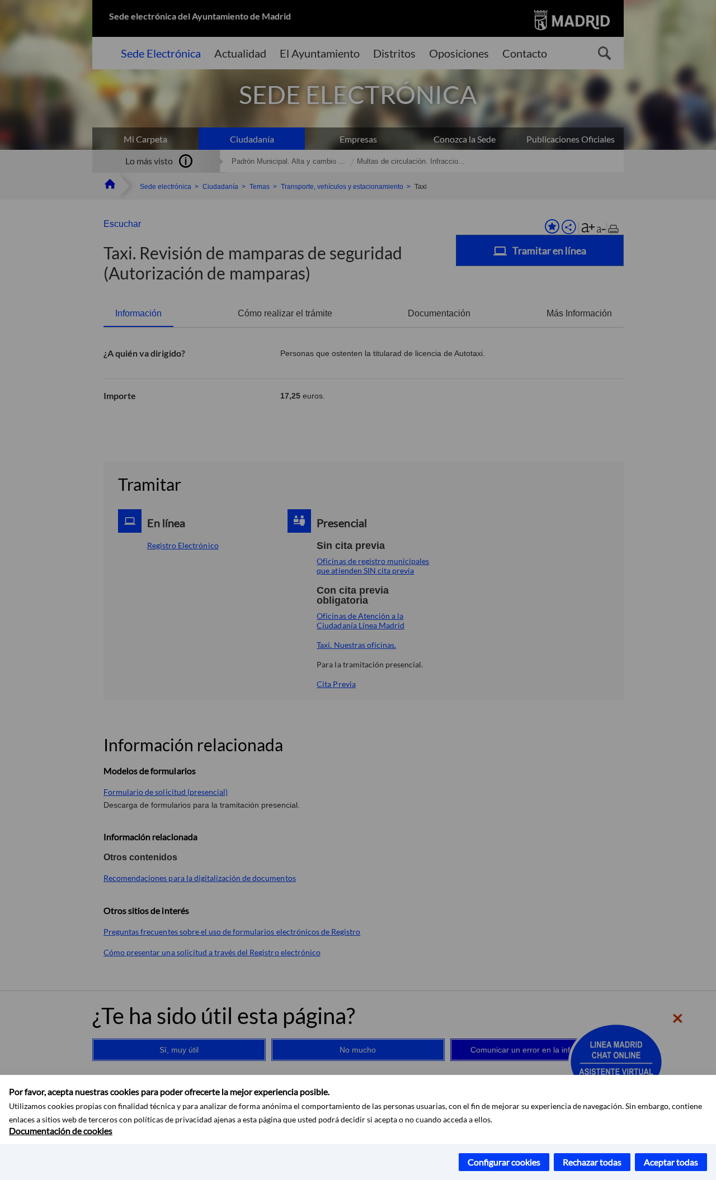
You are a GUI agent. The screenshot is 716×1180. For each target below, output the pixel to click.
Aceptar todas (671, 1162)
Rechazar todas (592, 1162)
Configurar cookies (504, 1162)
